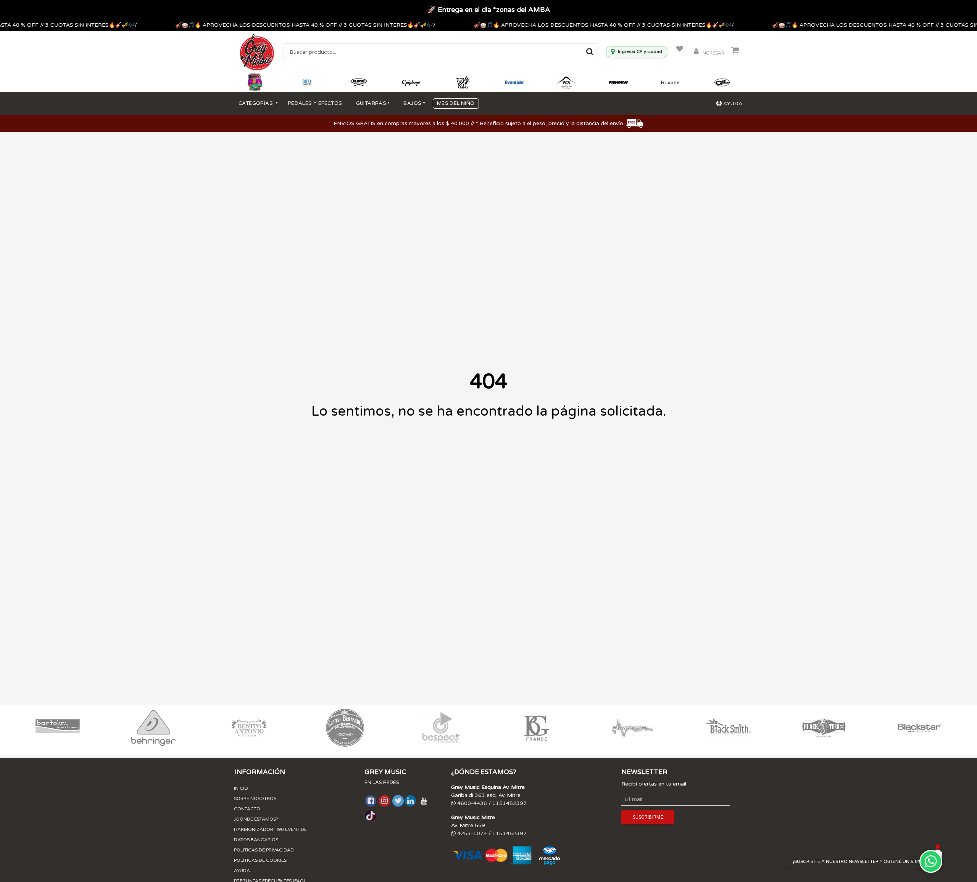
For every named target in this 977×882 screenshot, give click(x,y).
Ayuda (242, 870)
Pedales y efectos (315, 103)
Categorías (256, 103)
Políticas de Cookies (260, 860)
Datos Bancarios (256, 839)
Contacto (247, 808)
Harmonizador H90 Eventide (270, 829)
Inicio (241, 788)
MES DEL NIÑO (456, 103)
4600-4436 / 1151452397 (491, 803)
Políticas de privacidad (264, 850)
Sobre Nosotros (255, 798)
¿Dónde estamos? (256, 819)
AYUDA (732, 103)
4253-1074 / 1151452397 (491, 833)
